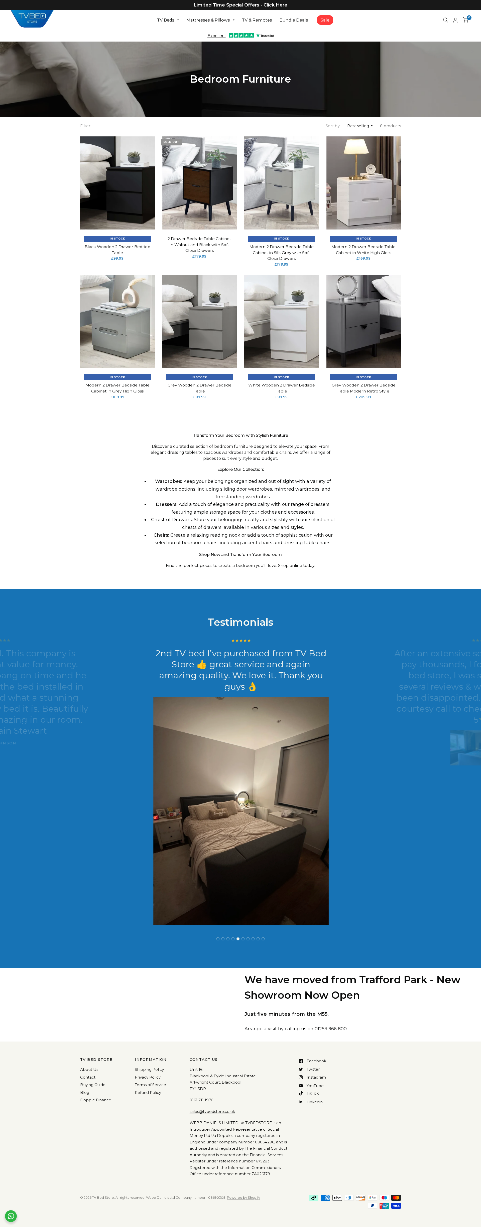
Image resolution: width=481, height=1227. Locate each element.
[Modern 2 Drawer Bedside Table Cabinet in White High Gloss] (363, 183)
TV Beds (165, 20)
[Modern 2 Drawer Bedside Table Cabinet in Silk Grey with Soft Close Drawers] (281, 183)
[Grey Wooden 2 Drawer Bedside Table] (199, 321)
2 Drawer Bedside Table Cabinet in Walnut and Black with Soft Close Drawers (199, 244)
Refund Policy (148, 1092)
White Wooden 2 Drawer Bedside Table (281, 388)
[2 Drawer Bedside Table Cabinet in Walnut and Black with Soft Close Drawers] (199, 183)
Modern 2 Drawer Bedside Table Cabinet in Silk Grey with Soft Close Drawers (282, 252)
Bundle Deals (294, 20)
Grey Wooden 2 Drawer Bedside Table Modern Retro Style (364, 388)
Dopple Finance (95, 1100)
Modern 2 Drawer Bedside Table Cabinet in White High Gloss (363, 249)
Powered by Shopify (243, 1197)
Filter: (85, 125)
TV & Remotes (257, 20)
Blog (84, 1092)
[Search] (445, 20)
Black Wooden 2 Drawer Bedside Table (117, 249)
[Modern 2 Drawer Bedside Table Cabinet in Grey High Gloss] (117, 321)
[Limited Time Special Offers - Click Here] (240, 5)
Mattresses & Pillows (208, 20)
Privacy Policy (148, 1077)
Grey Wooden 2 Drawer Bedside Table (199, 388)
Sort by (333, 125)
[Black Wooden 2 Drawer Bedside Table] (117, 183)
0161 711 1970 (201, 1100)
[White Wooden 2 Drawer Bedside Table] (281, 321)
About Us (89, 1069)
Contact (87, 1077)
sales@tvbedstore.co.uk (212, 1111)
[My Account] (455, 20)
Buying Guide (92, 1084)
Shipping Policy (149, 1069)
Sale (325, 20)
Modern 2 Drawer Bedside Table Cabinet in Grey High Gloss (117, 388)
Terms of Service (150, 1084)
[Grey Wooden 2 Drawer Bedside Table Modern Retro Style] (363, 321)
